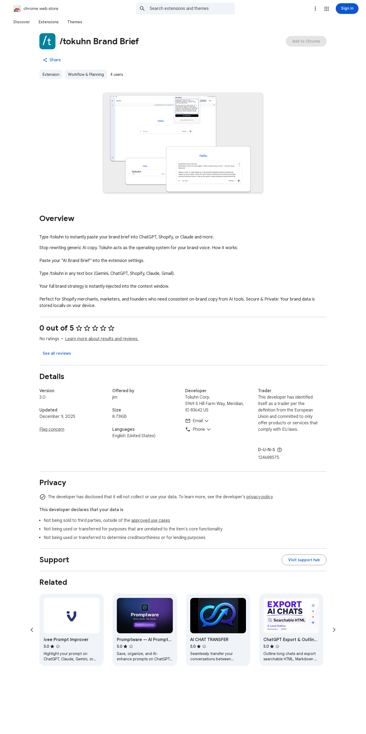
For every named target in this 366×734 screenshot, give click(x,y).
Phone (199, 429)
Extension (51, 74)
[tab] (21, 22)
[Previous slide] (32, 629)
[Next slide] (334, 629)
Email (198, 421)
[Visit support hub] (304, 559)
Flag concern (51, 429)
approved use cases (150, 520)
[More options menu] (315, 8)
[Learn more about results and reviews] (279, 449)
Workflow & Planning (86, 74)
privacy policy (259, 497)
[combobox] (192, 8)
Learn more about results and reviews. (102, 339)
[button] (326, 8)
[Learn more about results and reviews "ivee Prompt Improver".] (57, 646)
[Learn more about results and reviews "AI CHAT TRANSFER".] (204, 646)
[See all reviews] (56, 353)
